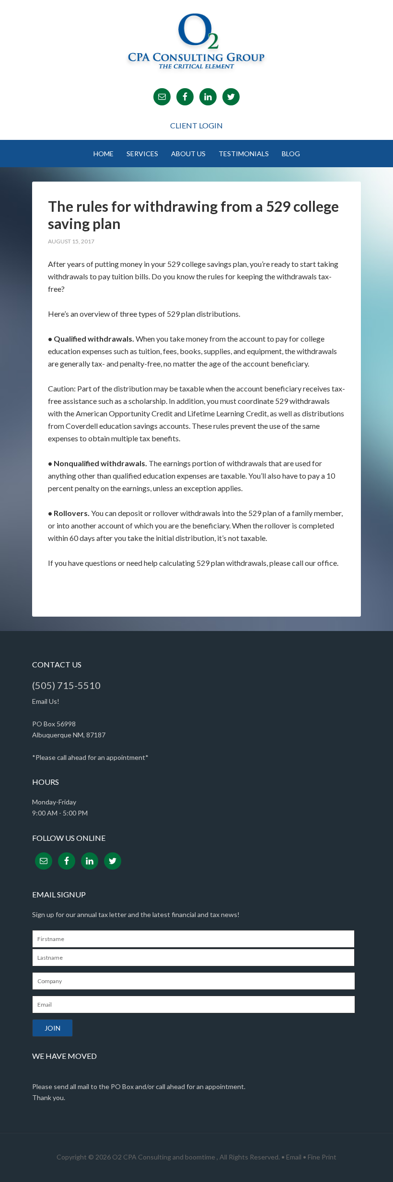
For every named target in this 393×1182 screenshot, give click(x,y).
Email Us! (45, 701)
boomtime (200, 1157)
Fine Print (322, 1157)
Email (293, 1157)
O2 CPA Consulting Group (196, 40)
